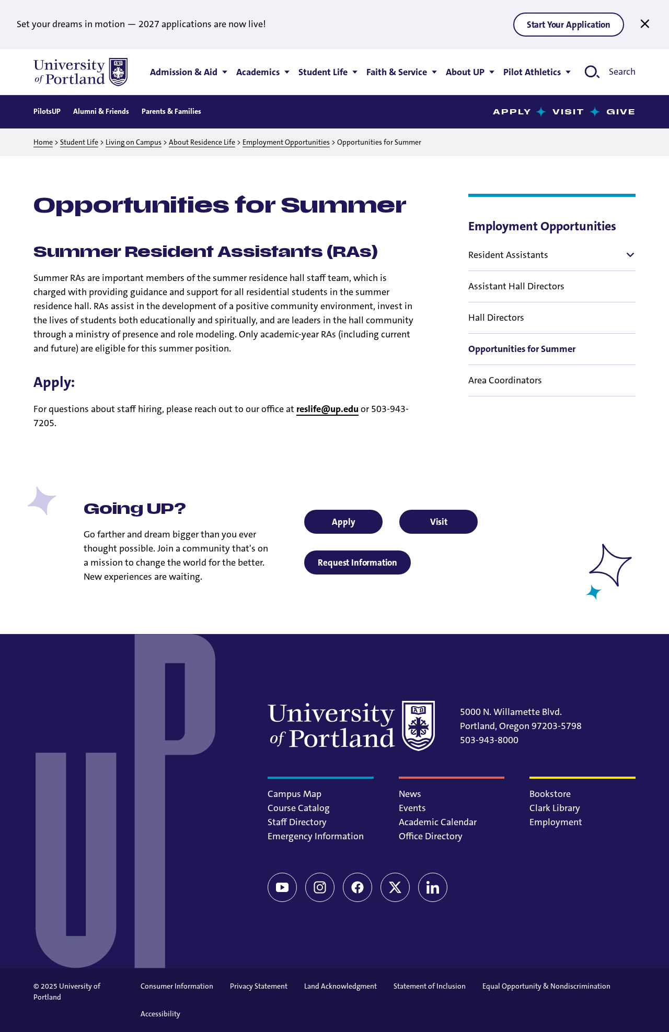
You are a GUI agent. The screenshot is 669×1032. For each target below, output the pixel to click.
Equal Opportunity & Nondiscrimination (546, 986)
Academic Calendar (438, 822)
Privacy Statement (258, 986)
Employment (555, 822)
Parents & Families (171, 111)
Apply (512, 112)
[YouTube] (282, 887)
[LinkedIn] (432, 887)
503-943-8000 (489, 740)
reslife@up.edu (327, 409)
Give (621, 112)
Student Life (79, 142)
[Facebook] (357, 887)
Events (412, 808)
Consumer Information (177, 986)
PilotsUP (47, 111)
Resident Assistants (508, 255)
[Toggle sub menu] (629, 255)
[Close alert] (644, 24)
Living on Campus (134, 142)
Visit (568, 112)
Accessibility (160, 1013)
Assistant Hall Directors (516, 286)
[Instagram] (319, 887)
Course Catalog (299, 808)
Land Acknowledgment (340, 986)
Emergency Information (316, 836)
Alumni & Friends (101, 111)
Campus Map (294, 794)
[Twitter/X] (395, 887)
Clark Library (554, 808)
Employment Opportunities (286, 142)
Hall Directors (496, 317)
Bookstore (550, 794)
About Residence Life (202, 142)
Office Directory (431, 836)
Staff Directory (297, 822)
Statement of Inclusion (430, 986)
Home (43, 142)
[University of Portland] (80, 72)
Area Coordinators (505, 380)
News (410, 794)
